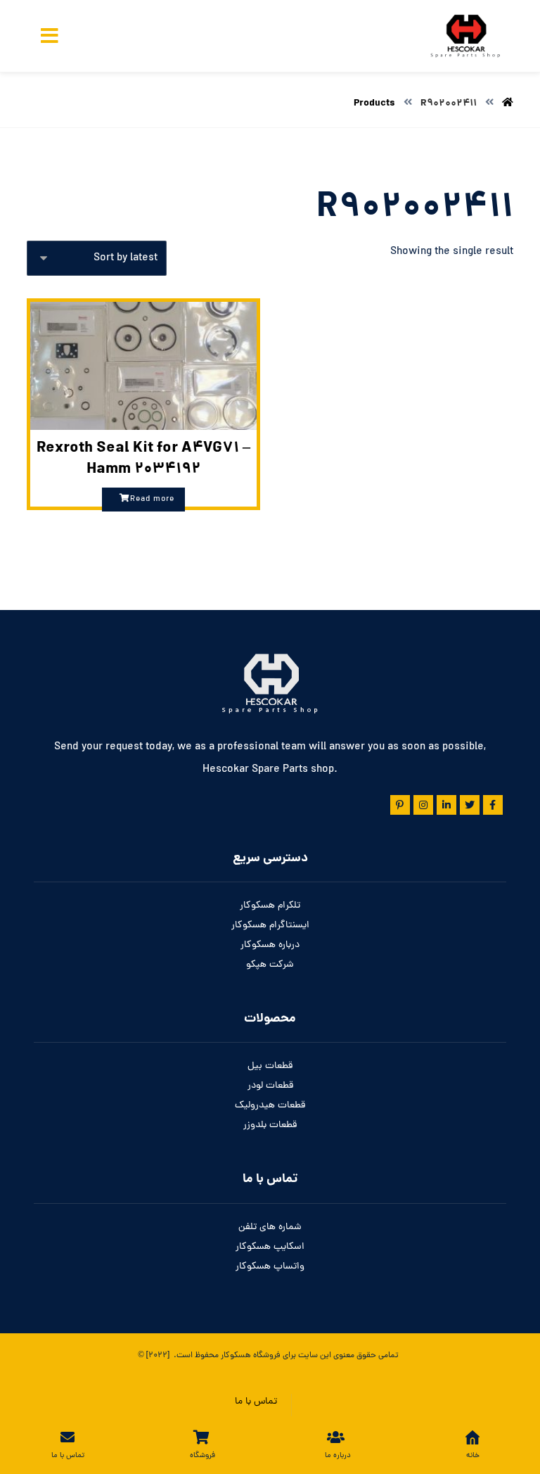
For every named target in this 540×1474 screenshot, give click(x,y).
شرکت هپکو (270, 965)
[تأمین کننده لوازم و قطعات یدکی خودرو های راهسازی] (464, 36)
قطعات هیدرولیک (270, 1105)
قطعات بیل (270, 1066)
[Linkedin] (446, 805)
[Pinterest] (400, 805)
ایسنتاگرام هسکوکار (270, 925)
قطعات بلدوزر (270, 1125)
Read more (152, 499)
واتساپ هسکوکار (270, 1266)
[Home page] (507, 103)
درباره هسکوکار (270, 945)
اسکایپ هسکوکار (270, 1247)
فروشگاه (266, 1355)
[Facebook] (493, 805)
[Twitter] (470, 805)
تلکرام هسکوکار (270, 905)
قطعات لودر (270, 1086)
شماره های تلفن (270, 1227)
